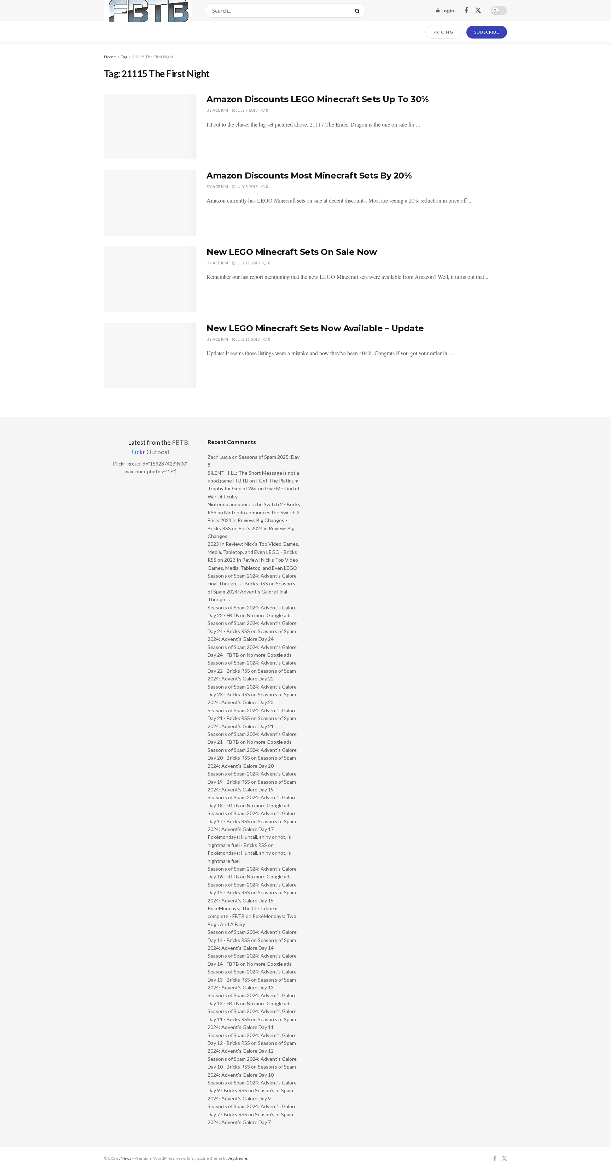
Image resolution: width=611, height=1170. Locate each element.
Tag (124, 56)
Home (110, 56)
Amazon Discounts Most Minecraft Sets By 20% (309, 175)
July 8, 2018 (246, 186)
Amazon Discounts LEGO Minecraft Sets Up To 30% (317, 99)
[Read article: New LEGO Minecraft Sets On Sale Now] (150, 279)
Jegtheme (237, 1158)
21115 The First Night (152, 56)
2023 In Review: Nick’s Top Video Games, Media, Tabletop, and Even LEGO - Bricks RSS (253, 552)
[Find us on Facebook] (466, 11)
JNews (125, 1158)
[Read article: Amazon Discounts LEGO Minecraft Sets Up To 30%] (150, 126)
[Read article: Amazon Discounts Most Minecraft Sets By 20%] (150, 203)
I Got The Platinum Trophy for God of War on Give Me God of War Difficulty (253, 488)
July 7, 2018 (246, 110)
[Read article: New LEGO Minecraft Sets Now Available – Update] (150, 355)
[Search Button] (358, 11)
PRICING (443, 32)
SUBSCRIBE (486, 32)
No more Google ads (269, 615)
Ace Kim (220, 110)
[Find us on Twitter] (478, 10)
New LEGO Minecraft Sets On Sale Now (291, 252)
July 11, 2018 (247, 263)
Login (447, 10)
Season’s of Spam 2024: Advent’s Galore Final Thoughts (251, 591)
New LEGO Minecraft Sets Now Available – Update (315, 328)
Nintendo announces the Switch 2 (261, 512)
